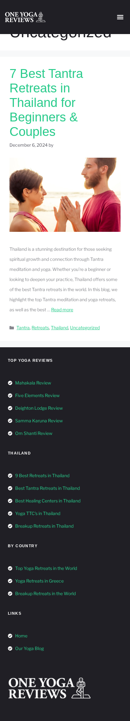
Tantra (23, 327)
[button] (120, 17)
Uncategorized (85, 327)
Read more (62, 309)
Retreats (40, 327)
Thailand (59, 327)
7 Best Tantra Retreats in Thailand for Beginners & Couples (46, 102)
